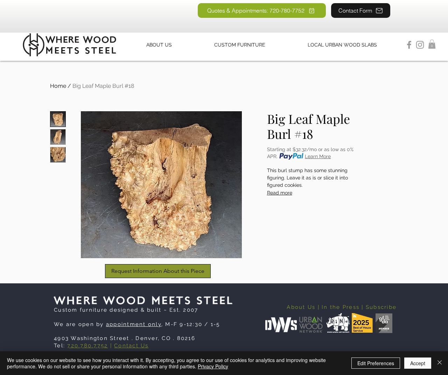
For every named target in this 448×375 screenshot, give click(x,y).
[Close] (439, 363)
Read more (279, 193)
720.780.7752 (87, 345)
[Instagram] (420, 45)
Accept (417, 363)
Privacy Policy (213, 366)
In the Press (340, 307)
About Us (301, 307)
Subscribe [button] (381, 307)
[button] (432, 44)
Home (58, 86)
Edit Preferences (375, 363)
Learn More (318, 156)
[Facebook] (409, 45)
